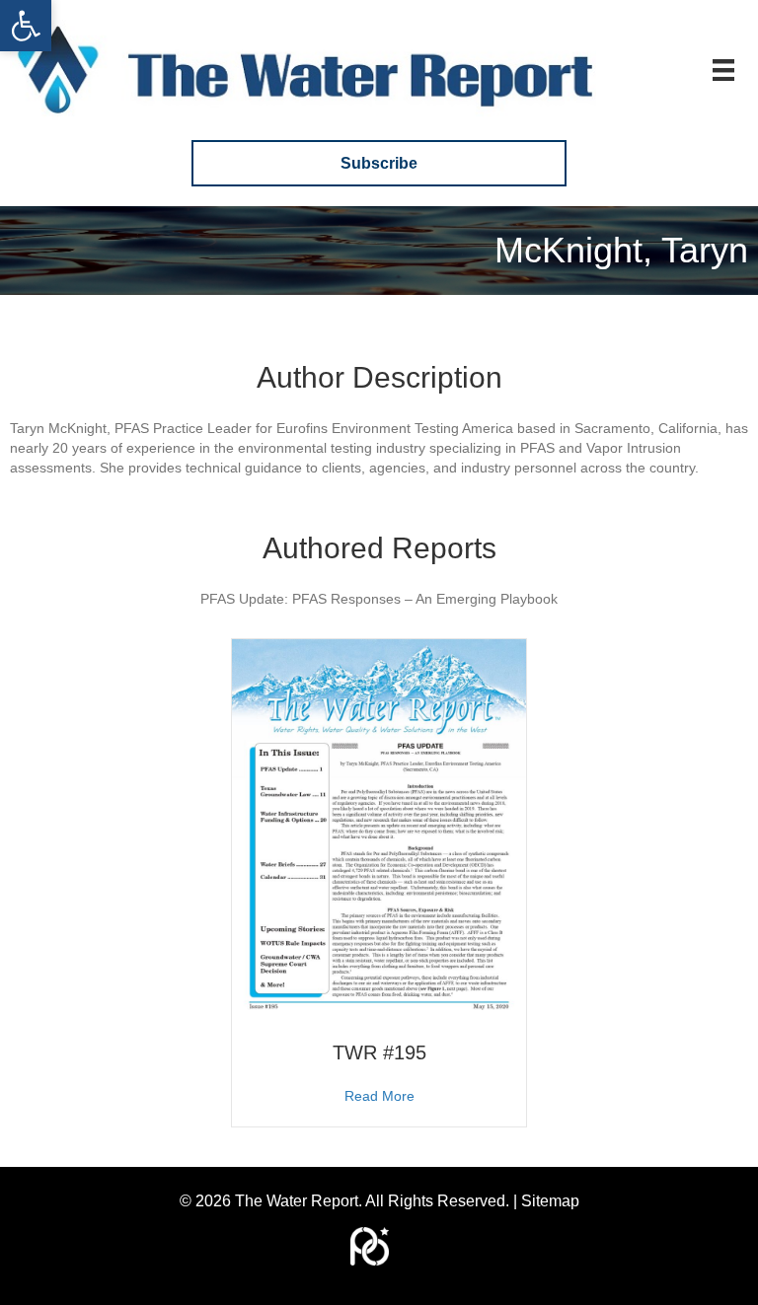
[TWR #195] (379, 827)
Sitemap (550, 1201)
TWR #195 (379, 1052)
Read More (379, 1095)
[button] (25, 25)
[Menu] (723, 70)
